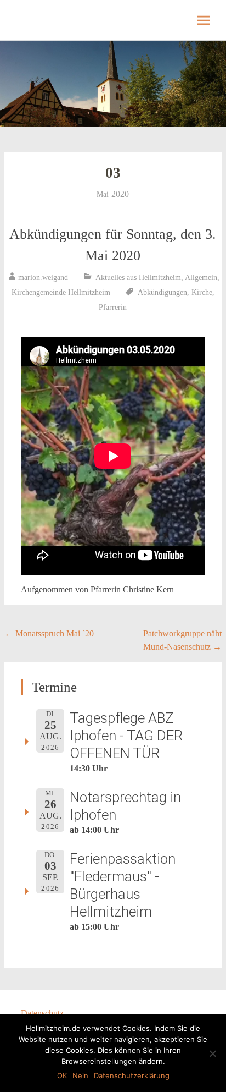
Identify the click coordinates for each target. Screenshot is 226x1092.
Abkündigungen (162, 292)
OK (62, 1075)
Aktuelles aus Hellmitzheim (138, 277)
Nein (80, 1075)
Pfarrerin (113, 307)
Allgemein (201, 277)
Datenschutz (42, 1013)
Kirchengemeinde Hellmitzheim (61, 292)
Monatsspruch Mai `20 (49, 633)
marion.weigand (43, 277)
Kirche (201, 292)
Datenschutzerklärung (132, 1075)
